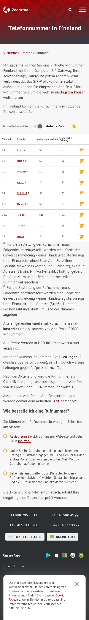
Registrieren (18, 436)
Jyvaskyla (21, 171)
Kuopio (20, 182)
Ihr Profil (24, 441)
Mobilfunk (22, 193)
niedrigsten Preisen (70, 92)
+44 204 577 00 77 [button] (65, 525)
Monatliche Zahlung (17, 126)
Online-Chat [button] (65, 537)
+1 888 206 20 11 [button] (24, 515)
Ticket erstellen (27, 537)
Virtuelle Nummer (17, 53)
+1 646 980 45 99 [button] (65, 515)
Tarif (55, 401)
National (21, 204)
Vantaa (20, 236)
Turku (20, 225)
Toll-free (21, 214)
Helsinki (21, 160)
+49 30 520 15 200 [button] (24, 525)
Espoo (20, 150)
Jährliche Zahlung (57, 126)
